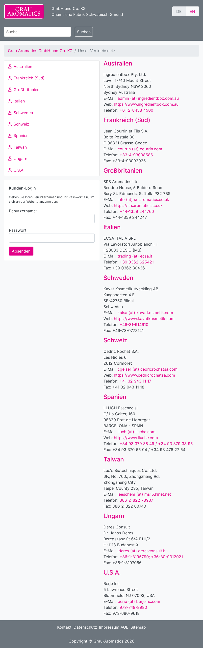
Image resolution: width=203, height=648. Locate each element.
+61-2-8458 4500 (136, 110)
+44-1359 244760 (137, 211)
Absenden (21, 251)
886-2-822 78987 (136, 500)
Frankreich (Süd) (29, 77)
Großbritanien (26, 89)
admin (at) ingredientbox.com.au (148, 98)
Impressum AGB (113, 627)
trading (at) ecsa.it (135, 256)
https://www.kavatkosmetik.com (144, 318)
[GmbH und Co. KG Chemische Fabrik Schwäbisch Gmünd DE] (24, 11)
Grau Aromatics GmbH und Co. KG (40, 50)
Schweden (23, 112)
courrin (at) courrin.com (140, 148)
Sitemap (138, 627)
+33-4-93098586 (136, 154)
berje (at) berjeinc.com (139, 601)
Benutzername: (23, 210)
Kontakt (64, 627)
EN (192, 11)
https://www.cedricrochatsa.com (144, 375)
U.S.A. (19, 170)
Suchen (84, 31)
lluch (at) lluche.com (136, 431)
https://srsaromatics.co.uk (138, 205)
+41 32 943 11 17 (135, 381)
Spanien (21, 135)
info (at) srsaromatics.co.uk (143, 199)
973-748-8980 (133, 607)
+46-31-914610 (134, 324)
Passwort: (18, 230)
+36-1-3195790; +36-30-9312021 (151, 556)
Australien (23, 66)
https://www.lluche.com (136, 437)
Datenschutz (85, 627)
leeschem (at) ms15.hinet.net (144, 494)
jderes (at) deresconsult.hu (143, 550)
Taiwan (20, 147)
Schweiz (21, 124)
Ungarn (20, 158)
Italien (19, 100)
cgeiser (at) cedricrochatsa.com (148, 369)
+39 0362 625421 (137, 261)
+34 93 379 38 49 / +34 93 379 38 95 (156, 443)
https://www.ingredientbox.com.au (146, 104)
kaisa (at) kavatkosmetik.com (145, 312)
